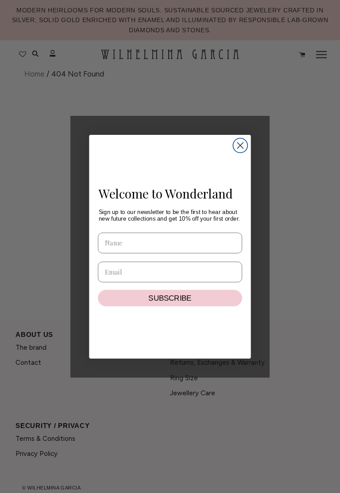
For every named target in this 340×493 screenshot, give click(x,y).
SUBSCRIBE (169, 298)
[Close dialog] (240, 145)
